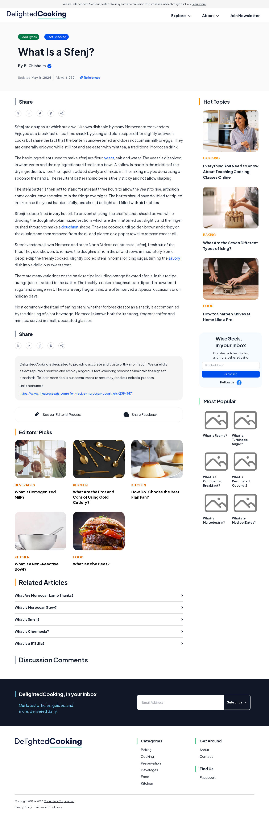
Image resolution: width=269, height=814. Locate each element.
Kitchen (80, 485)
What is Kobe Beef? (91, 563)
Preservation (151, 763)
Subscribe (230, 374)
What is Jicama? (215, 435)
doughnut (70, 226)
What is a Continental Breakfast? (212, 481)
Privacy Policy (23, 807)
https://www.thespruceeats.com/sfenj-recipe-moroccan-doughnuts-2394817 (76, 393)
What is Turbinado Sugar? (240, 440)
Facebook (208, 777)
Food (78, 557)
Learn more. (199, 4)
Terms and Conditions (48, 807)
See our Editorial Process (62, 414)
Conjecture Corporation (59, 801)
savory (174, 258)
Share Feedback (144, 414)
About (204, 749)
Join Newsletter (245, 15)
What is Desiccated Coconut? (241, 481)
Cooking (211, 158)
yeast (109, 157)
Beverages (25, 485)
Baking (209, 234)
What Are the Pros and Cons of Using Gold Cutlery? (93, 497)
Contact (206, 756)
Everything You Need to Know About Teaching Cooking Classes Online (230, 171)
